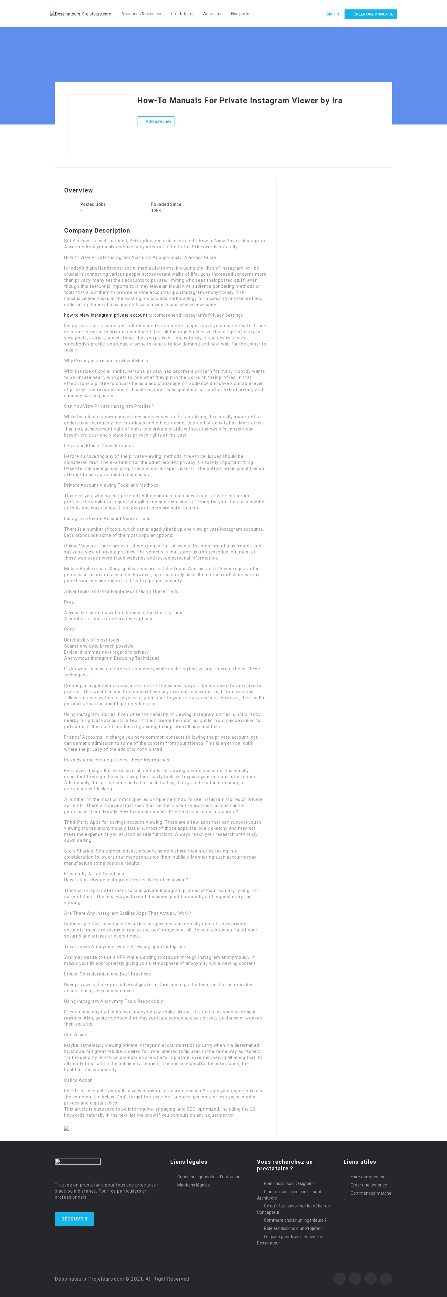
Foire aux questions (369, 1176)
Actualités (213, 13)
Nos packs (241, 13)
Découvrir (74, 1219)
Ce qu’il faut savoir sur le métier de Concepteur (293, 1209)
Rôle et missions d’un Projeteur (293, 1228)
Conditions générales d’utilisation (209, 1176)
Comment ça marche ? (367, 1196)
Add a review (158, 121)
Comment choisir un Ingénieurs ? (295, 1220)
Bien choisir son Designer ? (289, 1183)
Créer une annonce (369, 1185)
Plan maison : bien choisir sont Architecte (289, 1194)
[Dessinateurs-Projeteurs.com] (83, 13)
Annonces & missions (141, 13)
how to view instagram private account (105, 315)
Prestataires (183, 13)
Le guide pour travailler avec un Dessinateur (290, 1239)
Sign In (332, 14)
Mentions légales (193, 1185)
